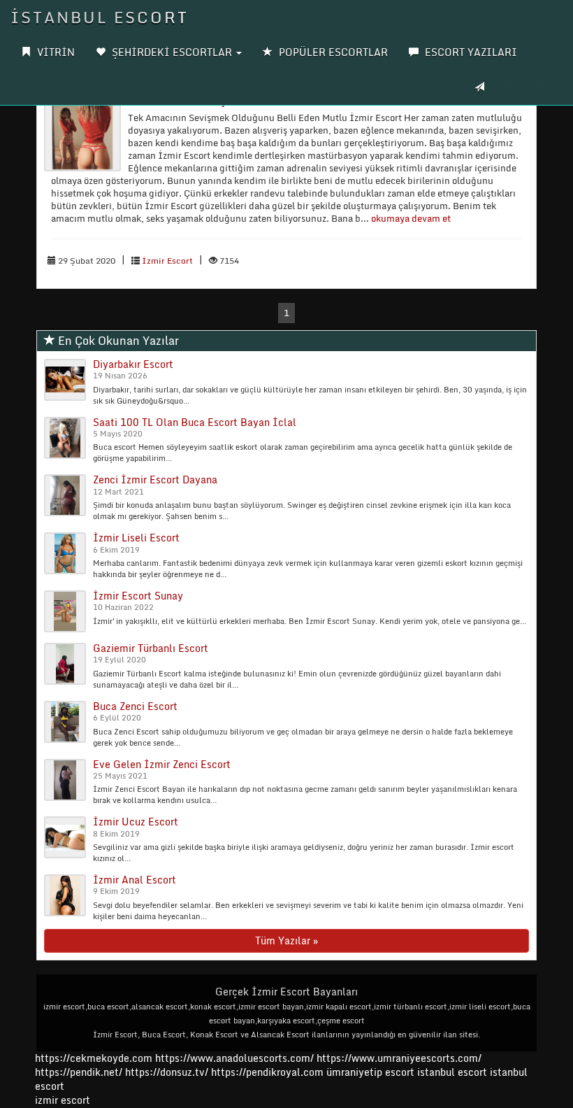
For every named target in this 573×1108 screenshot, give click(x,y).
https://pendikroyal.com (267, 1072)
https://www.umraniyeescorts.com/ (399, 1058)
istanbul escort (452, 1072)
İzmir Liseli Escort (136, 538)
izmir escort (62, 1100)
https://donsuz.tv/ (168, 1072)
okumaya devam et (411, 218)
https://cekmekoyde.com (93, 1058)
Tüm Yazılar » (286, 940)
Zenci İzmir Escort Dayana (155, 479)
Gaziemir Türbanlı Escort (150, 648)
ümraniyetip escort (370, 1072)
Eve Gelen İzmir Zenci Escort (162, 764)
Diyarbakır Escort (133, 364)
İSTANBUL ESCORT (99, 17)
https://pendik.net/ (78, 1072)
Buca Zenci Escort (135, 706)
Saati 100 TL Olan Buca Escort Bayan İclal (194, 422)
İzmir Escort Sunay (138, 596)
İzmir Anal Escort (134, 880)
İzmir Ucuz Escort (135, 822)
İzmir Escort (167, 260)
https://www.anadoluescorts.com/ (234, 1058)
